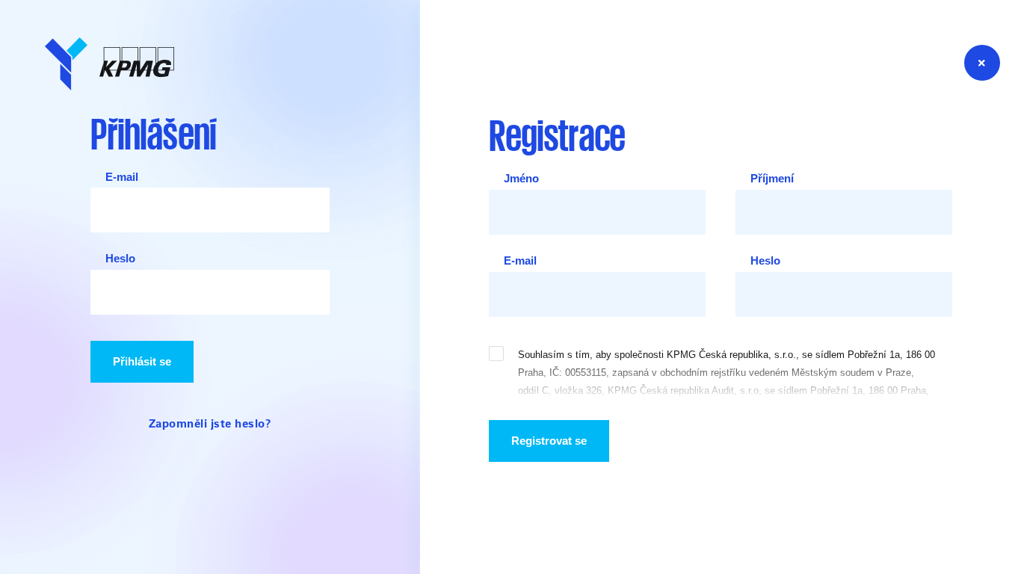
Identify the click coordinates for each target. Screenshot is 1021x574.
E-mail (121, 177)
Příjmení (772, 179)
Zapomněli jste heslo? (210, 423)
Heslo (120, 259)
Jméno (521, 179)
